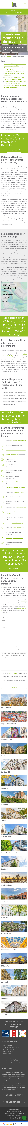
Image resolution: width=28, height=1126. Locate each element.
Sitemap (9, 56)
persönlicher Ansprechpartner (18, 440)
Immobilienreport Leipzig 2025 (10, 1061)
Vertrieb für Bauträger (17, 523)
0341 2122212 (15, 10)
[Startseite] (14, 4)
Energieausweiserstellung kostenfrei (15, 487)
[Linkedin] (18, 12)
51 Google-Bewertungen (21, 1124)
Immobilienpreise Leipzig (8, 1057)
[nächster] (24, 1033)
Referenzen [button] (13, 568)
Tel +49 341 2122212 (8, 1049)
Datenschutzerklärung (12, 673)
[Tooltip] (26, 1122)
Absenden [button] (14, 687)
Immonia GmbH (17, 1111)
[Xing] (15, 12)
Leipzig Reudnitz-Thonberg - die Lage (14, 71)
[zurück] (3, 1033)
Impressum (6, 1113)
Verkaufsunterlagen (21, 507)
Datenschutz (13, 1113)
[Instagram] (21, 12)
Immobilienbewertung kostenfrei (11, 1063)
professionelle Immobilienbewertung (16, 450)
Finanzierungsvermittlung (13, 482)
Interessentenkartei (19, 492)
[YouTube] (12, 12)
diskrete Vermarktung (18, 527)
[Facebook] (7, 12)
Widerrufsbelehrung (16, 1115)
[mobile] (25, 4)
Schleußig (10, 356)
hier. (19, 422)
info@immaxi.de (6, 1053)
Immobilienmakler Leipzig (9, 1059)
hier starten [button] (13, 150)
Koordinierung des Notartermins (14, 538)
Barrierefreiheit (20, 1113)
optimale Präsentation (12, 454)
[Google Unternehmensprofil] (10, 12)
